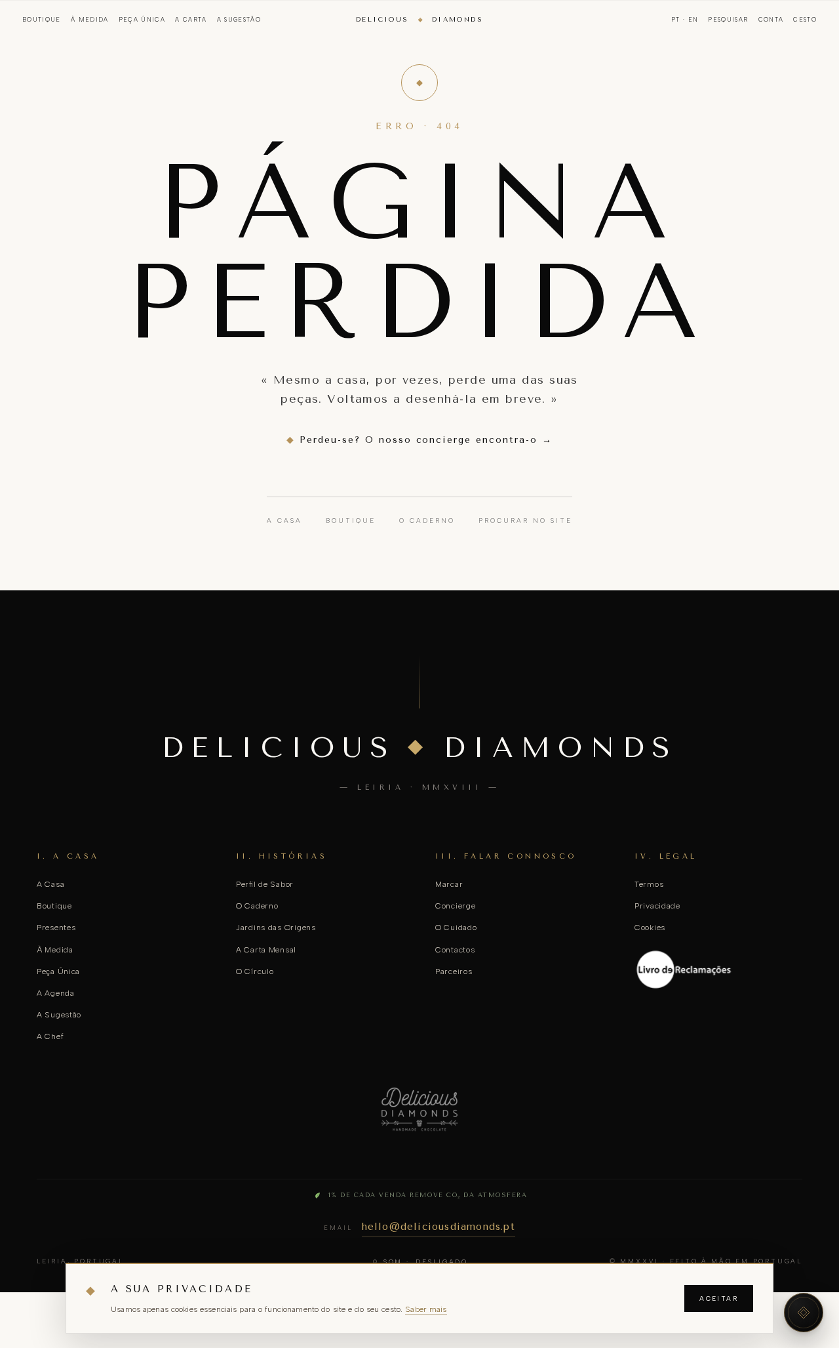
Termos (648, 884)
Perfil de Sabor (265, 884)
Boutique (41, 19)
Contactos (455, 949)
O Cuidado (456, 927)
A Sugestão (239, 19)
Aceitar (718, 1298)
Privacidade (657, 905)
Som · (425, 1261)
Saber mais (425, 1309)
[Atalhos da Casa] (803, 1312)
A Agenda (56, 993)
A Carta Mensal (266, 949)
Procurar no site (525, 520)
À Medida (90, 19)
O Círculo (254, 971)
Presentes (56, 927)
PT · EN (684, 19)
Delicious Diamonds (419, 20)
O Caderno (427, 520)
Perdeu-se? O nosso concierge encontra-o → (419, 439)
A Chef (50, 1036)
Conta (771, 19)
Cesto (805, 19)
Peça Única (142, 19)
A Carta (190, 19)
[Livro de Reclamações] (718, 969)
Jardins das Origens (276, 927)
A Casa (284, 520)
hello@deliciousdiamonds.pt (438, 1227)
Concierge (455, 905)
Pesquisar (728, 19)
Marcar (449, 884)
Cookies (649, 927)
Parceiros (453, 971)
